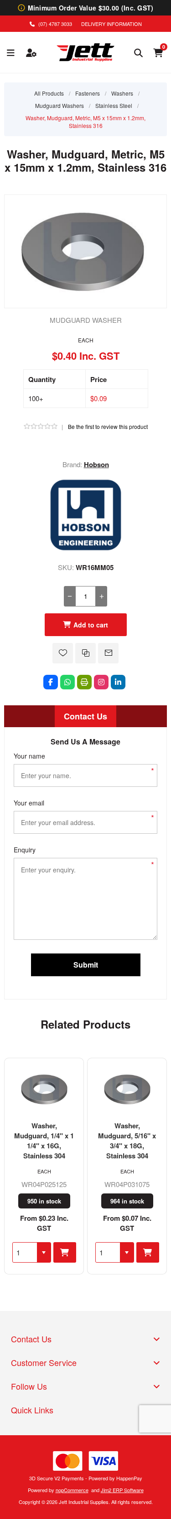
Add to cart (90, 624)
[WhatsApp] (67, 682)
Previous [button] (11, 1021)
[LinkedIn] (118, 682)
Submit (85, 964)
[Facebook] (50, 682)
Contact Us (85, 716)
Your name (29, 755)
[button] (44, 1252)
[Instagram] (101, 682)
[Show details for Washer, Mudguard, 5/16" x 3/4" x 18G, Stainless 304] (127, 1089)
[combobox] (25, 1252)
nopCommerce (72, 1490)
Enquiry (25, 849)
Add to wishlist (62, 653)
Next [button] (160, 1021)
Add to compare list (85, 653)
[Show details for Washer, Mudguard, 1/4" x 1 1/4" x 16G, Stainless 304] (44, 1089)
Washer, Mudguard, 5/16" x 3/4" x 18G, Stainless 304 (127, 1141)
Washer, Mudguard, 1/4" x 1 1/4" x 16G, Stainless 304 (44, 1141)
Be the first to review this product (108, 426)
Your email (29, 802)
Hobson (96, 464)
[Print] (84, 682)
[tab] (85, 716)
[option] (44, 1166)
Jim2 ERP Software (122, 1490)
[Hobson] (85, 548)
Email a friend (108, 653)
